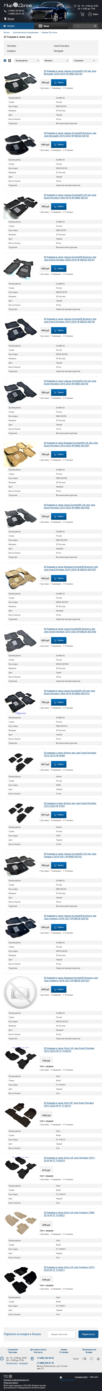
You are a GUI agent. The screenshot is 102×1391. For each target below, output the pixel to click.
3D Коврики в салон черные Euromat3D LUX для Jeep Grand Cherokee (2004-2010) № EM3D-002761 (70, 196)
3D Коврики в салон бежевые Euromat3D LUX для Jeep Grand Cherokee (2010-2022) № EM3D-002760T (71, 444)
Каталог (11, 26)
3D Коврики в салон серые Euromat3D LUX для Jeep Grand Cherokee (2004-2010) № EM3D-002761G (69, 692)
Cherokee (11, 45)
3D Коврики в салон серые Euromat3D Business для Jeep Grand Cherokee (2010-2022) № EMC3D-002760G (70, 630)
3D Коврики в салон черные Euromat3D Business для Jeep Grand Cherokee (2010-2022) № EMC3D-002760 (70, 320)
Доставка (45, 88)
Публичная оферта (11, 1383)
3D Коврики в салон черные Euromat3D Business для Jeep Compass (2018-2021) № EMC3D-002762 (70, 917)
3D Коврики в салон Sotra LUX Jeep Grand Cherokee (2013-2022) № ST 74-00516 (69, 1049)
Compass (11, 51)
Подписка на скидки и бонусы (23, 1334)
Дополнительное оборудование (26, 32)
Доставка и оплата (38, 1350)
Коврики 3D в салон (49, 32)
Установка (69, 88)
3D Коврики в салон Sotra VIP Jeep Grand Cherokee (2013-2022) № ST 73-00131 (69, 1104)
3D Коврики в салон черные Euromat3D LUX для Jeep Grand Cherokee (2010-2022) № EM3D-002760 (70, 382)
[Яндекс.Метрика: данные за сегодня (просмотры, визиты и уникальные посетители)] (67, 1378)
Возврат (89, 1352)
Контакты (38, 1352)
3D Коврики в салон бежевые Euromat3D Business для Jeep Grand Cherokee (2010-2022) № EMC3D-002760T (71, 568)
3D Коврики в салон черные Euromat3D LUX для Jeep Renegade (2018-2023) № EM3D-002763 (70, 72)
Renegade (58, 51)
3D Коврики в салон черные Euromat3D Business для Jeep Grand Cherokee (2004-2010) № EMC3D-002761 (70, 258)
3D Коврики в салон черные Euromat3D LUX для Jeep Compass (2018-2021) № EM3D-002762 (70, 855)
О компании (13, 1350)
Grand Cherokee (61, 45)
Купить (61, 82)
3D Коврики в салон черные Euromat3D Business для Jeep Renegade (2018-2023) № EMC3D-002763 (70, 134)
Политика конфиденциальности (16, 1380)
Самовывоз (56, 88)
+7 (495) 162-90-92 (16, 10)
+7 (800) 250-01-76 (16, 14)
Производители (89, 1350)
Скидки (64, 1350)
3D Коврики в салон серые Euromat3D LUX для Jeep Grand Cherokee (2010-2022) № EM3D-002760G (69, 506)
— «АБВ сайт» (86, 1377)
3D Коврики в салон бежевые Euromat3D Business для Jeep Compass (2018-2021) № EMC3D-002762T (71, 979)
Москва (11, 19)
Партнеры (12, 1352)
